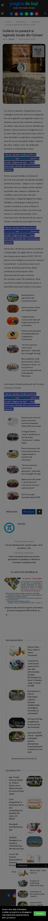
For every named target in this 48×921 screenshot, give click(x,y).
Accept (39, 913)
